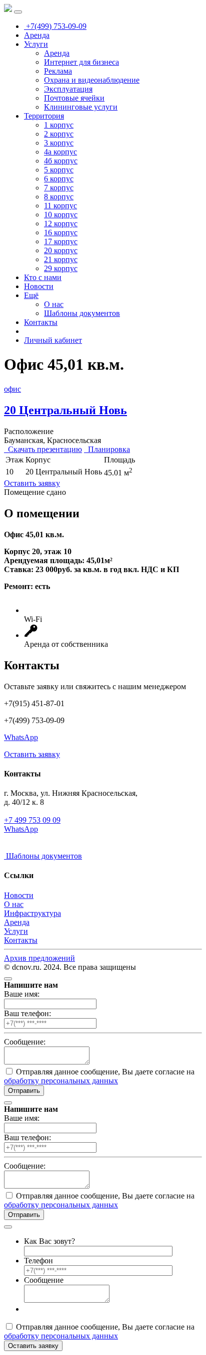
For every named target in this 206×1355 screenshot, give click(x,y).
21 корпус (61, 259)
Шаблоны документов (82, 313)
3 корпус (59, 143)
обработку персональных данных (61, 1080)
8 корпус (59, 196)
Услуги (36, 44)
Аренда (37, 35)
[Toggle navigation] (18, 11)
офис (12, 389)
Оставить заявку (32, 483)
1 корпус (59, 125)
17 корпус (61, 241)
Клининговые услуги (81, 107)
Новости (39, 286)
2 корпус (59, 134)
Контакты (41, 322)
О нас (54, 304)
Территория (44, 116)
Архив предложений (39, 958)
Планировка (107, 449)
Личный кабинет (53, 340)
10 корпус (61, 214)
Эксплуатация (68, 89)
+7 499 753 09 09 (32, 820)
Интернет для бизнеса (81, 62)
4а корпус (60, 152)
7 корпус (59, 187)
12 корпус (61, 223)
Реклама (58, 71)
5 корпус (59, 169)
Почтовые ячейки (74, 98)
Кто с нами (43, 277)
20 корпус (61, 250)
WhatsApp (21, 737)
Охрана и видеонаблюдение (92, 80)
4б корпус (61, 160)
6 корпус (59, 178)
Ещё (31, 295)
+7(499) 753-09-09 (55, 26)
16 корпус (61, 232)
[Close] (8, 978)
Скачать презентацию (43, 449)
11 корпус (60, 205)
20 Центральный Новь (65, 410)
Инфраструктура (32, 913)
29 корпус (61, 268)
